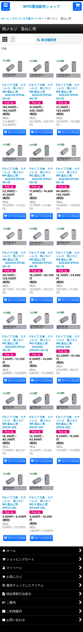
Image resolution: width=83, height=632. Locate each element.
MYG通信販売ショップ (41, 6)
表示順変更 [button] (48, 40)
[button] (5, 6)
